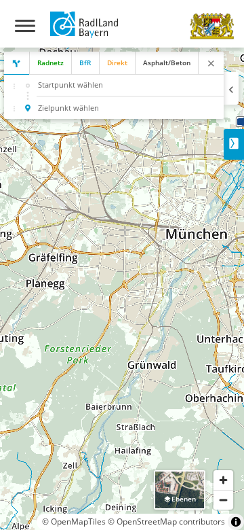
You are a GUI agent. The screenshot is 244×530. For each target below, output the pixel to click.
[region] (122, 289)
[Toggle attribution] (236, 522)
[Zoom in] (223, 480)
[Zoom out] (223, 500)
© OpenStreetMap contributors (166, 521)
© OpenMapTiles (74, 521)
